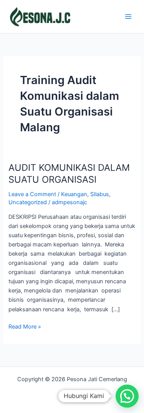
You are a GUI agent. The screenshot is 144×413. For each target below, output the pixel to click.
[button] (127, 396)
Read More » (24, 326)
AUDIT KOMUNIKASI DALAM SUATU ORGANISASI (69, 173)
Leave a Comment (32, 194)
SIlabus (99, 194)
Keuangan (74, 194)
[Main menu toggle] (128, 16)
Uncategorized (27, 202)
